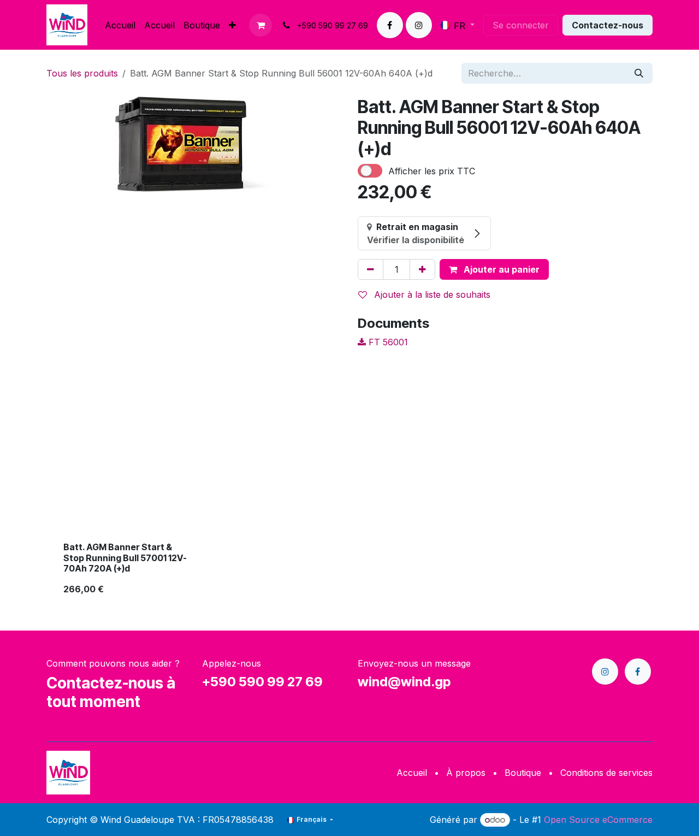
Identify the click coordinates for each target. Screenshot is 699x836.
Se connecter (521, 25)
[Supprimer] (370, 269)
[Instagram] (419, 25)
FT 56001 (387, 342)
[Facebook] (390, 25)
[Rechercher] (639, 73)
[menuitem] (120, 25)
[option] (349, 498)
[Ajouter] (422, 269)
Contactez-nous (607, 25)
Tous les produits (82, 73)
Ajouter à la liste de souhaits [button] (430, 294)
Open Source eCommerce (598, 819)
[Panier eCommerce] (260, 25)
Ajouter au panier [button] (500, 269)
